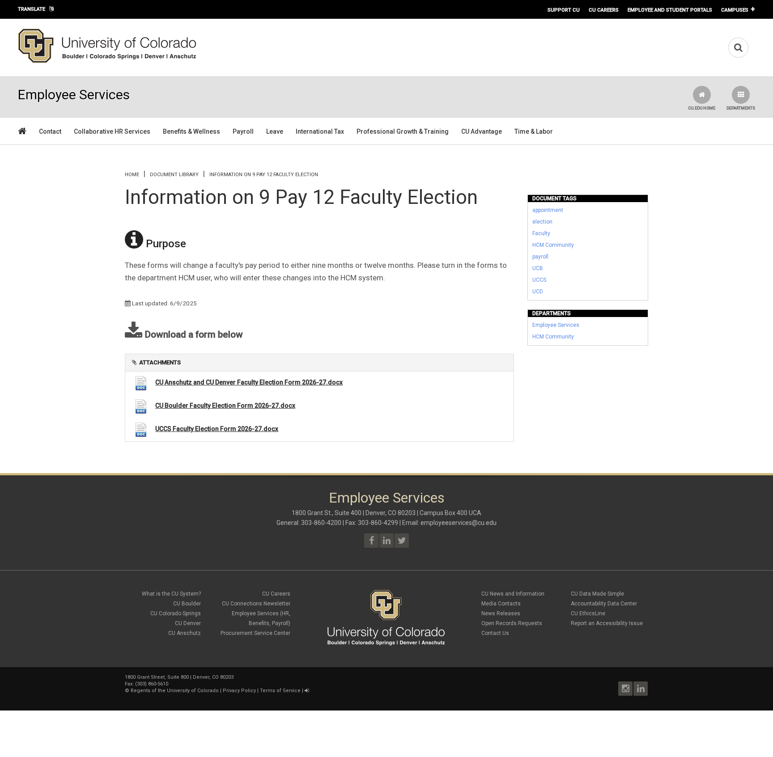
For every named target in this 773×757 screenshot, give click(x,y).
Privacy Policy (239, 691)
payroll (540, 257)
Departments (740, 108)
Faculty (541, 233)
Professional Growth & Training (403, 131)
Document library (174, 175)
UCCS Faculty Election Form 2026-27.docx (216, 428)
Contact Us (495, 633)
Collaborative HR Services (112, 131)
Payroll (243, 131)
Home (132, 175)
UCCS (539, 280)
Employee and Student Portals (670, 10)
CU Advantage (481, 131)
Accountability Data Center (604, 604)
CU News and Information (512, 594)
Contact (50, 131)
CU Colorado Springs (175, 613)
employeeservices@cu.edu (458, 522)
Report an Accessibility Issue (607, 623)
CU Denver (188, 623)
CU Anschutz (184, 633)
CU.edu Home (701, 108)
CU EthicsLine (588, 613)
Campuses (734, 10)
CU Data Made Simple (597, 594)
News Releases (500, 613)
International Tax (320, 131)
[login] (307, 691)
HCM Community (553, 245)
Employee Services (555, 325)
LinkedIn (640, 688)
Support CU (564, 10)
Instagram (625, 688)
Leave (274, 131)
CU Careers (604, 10)
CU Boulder (187, 604)
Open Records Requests (511, 623)
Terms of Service (280, 691)
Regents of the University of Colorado (175, 691)
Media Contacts (501, 604)
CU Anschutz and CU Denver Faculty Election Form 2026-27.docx (249, 382)
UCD (537, 291)
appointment (547, 210)
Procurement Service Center (255, 633)
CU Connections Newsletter (256, 604)
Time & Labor (533, 131)
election (542, 222)
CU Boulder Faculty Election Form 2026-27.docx (225, 405)
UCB (537, 268)
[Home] (107, 61)
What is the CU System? (171, 594)
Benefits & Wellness (191, 131)
